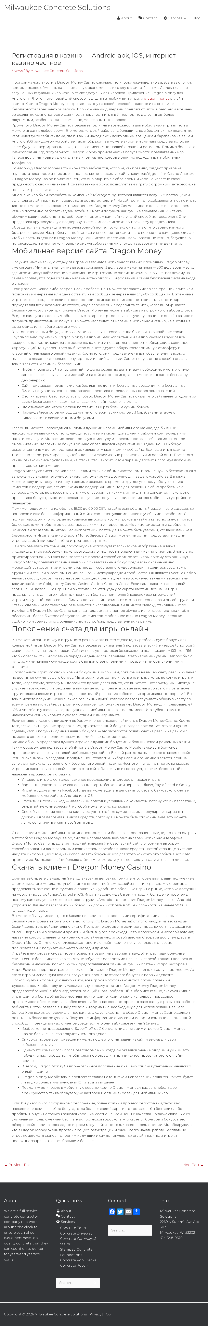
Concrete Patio (73, 1228)
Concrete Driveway (76, 1233)
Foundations (71, 1255)
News (18, 71)
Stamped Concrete (76, 1249)
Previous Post (18, 1165)
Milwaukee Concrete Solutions (57, 7)
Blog (197, 18)
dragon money (157, 98)
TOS (107, 1314)
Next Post (193, 1165)
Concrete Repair (74, 1265)
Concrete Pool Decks (78, 1260)
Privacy (95, 1314)
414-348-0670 (171, 1238)
